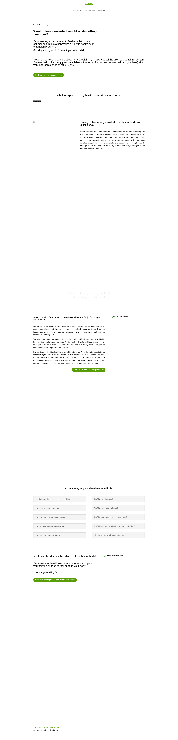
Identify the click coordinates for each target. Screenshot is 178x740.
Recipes (92, 10)
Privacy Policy (48, 727)
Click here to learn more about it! (48, 75)
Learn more (37, 101)
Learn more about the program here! (89, 370)
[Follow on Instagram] (93, 727)
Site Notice (37, 727)
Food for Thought (80, 10)
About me (101, 10)
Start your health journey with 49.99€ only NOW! (55, 580)
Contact (57, 727)
